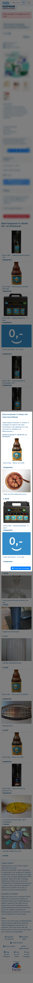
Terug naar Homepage (22, 568)
